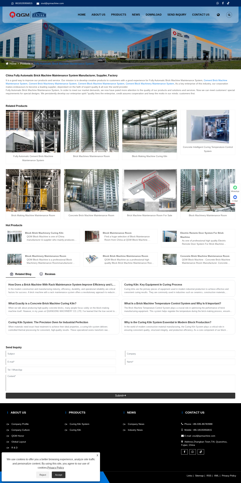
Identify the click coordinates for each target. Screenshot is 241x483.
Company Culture (20, 430)
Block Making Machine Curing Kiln (149, 156)
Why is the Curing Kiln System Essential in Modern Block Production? (167, 322)
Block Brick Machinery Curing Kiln (44, 233)
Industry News (135, 430)
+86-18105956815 (202, 430)
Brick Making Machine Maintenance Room (33, 215)
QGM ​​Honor (17, 435)
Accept (58, 474)
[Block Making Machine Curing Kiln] (149, 131)
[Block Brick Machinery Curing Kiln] (14, 236)
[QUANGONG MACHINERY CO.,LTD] (28, 14)
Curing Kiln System (79, 424)
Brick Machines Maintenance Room (91, 156)
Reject (43, 474)
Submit (120, 395)
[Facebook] (223, 3)
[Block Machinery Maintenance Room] (208, 190)
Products (118, 14)
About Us (98, 14)
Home (82, 14)
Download (154, 14)
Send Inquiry (176, 14)
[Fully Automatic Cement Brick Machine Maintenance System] (33, 131)
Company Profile (20, 424)
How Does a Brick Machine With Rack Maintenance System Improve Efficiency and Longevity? (62, 284)
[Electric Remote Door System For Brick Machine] (170, 236)
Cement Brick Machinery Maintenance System (53, 83)
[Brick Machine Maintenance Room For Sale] (149, 190)
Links (189, 475)
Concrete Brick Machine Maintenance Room (91, 215)
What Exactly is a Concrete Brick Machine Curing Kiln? (42, 303)
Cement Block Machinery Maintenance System (150, 83)
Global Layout (18, 441)
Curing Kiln (75, 430)
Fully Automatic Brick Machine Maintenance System (64, 63)
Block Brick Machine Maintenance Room (125, 256)
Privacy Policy (229, 475)
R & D (14, 447)
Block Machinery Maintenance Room (208, 215)
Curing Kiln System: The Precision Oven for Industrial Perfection (48, 322)
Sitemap (199, 475)
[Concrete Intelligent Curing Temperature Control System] (207, 126)
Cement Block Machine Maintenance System (101, 83)
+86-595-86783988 (202, 424)
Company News (136, 424)
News (136, 14)
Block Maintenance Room (117, 233)
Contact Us (201, 14)
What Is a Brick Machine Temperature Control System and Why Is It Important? (172, 303)
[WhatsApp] (218, 3)
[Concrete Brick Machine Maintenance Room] (91, 190)
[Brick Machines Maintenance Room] (91, 131)
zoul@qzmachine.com (52, 3)
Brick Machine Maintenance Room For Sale (149, 215)
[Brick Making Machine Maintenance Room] (33, 190)
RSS (209, 475)
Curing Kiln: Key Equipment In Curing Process (153, 284)
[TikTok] (228, 3)
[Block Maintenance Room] (92, 236)
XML (216, 475)
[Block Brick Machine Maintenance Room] (92, 259)
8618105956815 (23, 3)
